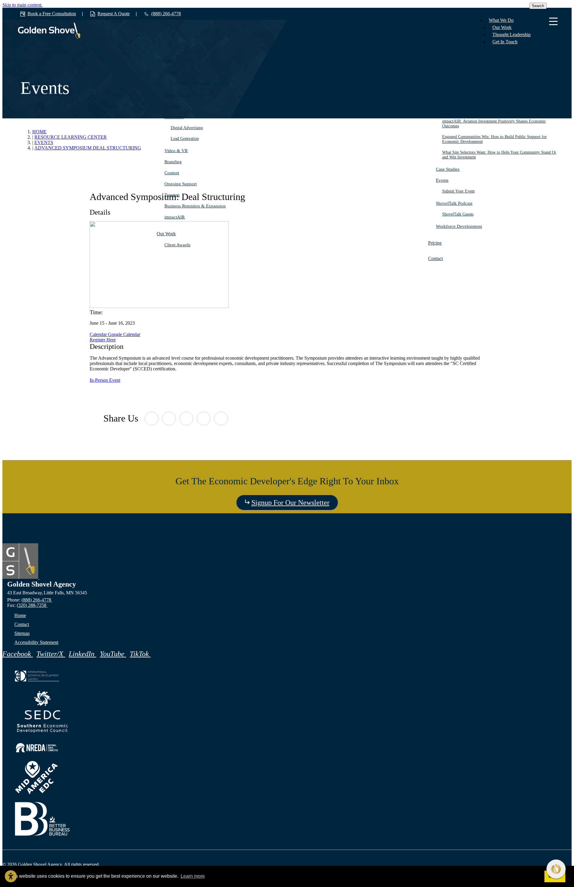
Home (20, 615)
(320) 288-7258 (32, 605)
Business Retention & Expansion (195, 206)
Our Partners (40, 82)
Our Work (502, 27)
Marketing (174, 116)
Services (164, 60)
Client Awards (177, 244)
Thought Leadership (511, 34)
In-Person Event (105, 380)
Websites (172, 105)
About (27, 60)
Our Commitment (45, 93)
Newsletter (310, 82)
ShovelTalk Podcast (454, 203)
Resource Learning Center (453, 60)
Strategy (172, 71)
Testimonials (311, 71)
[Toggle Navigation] (553, 21)
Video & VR (176, 150)
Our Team (38, 71)
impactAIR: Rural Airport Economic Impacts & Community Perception (493, 108)
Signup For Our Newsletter (290, 502)
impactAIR (174, 217)
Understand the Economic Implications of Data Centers (488, 82)
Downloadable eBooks (457, 94)
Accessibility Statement (36, 642)
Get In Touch (504, 41)
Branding (173, 161)
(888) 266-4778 (37, 599)
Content (171, 172)
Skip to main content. (22, 4)
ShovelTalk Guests (458, 214)
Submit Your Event (458, 191)
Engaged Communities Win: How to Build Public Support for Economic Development (494, 139)
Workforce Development (459, 226)
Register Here (103, 339)
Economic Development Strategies (200, 82)
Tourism (172, 195)
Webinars (444, 71)
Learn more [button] (193, 876)
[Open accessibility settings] (11, 876)
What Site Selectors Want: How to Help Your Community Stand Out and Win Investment (500, 154)
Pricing (435, 242)
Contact (435, 258)
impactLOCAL (178, 94)
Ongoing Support (180, 183)
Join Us (36, 105)
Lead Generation (185, 138)
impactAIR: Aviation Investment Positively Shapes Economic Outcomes (494, 123)
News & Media (306, 60)
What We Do (501, 20)
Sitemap (22, 633)
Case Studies (447, 169)
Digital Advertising (187, 128)
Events (442, 180)
